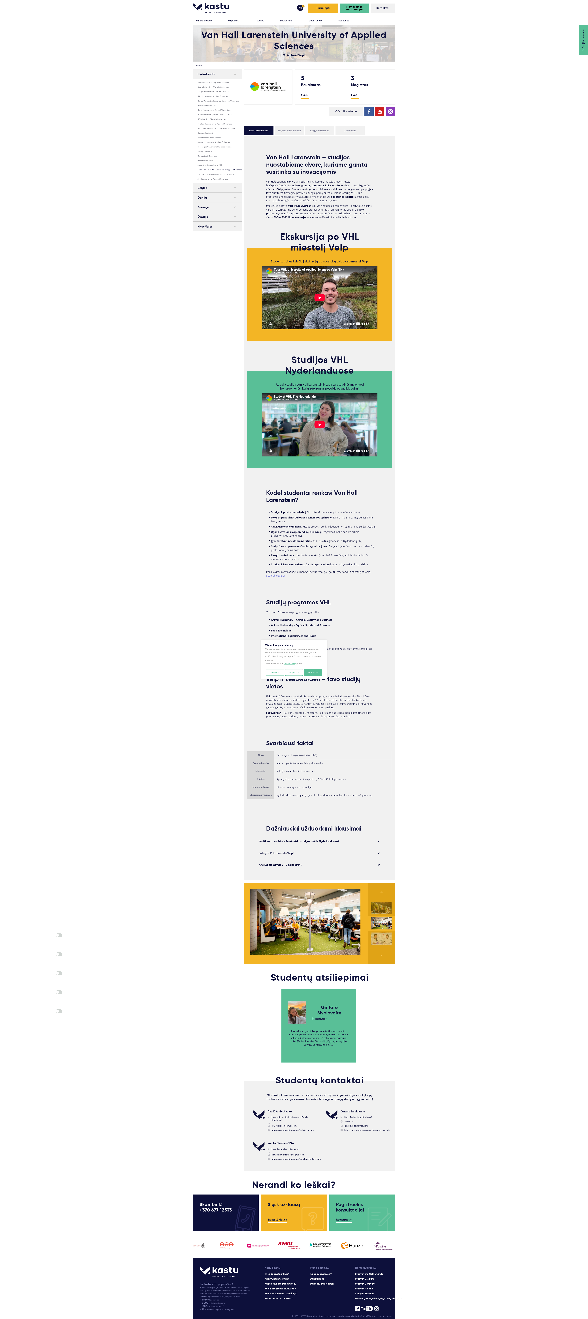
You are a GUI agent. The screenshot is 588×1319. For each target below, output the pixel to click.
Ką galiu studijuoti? (321, 1274)
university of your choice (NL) (210, 165)
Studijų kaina (317, 1278)
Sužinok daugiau (276, 575)
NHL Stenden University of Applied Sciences (216, 128)
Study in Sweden (364, 1293)
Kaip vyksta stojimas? (277, 1278)
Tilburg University (205, 151)
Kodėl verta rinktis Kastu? (279, 1298)
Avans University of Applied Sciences (213, 82)
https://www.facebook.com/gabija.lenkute (292, 1130)
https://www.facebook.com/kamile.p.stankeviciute (296, 1159)
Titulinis (199, 65)
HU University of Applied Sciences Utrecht (215, 114)
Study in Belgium (364, 1278)
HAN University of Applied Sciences (213, 96)
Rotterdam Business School (209, 137)
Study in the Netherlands (369, 1274)
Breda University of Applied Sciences (213, 87)
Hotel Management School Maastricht (214, 110)
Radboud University (206, 133)
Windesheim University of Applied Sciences (216, 174)
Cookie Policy (290, 663)
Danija (202, 198)
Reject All (294, 672)
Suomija (203, 207)
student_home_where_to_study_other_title (378, 1298)
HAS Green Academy (206, 105)
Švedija (203, 217)
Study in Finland (364, 1288)
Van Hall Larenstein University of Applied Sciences (220, 170)
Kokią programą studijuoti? (280, 1288)
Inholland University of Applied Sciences (215, 124)
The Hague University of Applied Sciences (215, 147)
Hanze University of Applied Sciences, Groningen (218, 101)
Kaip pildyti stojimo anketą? (280, 1283)
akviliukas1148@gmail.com (284, 1125)
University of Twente (206, 160)
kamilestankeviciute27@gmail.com (288, 1154)
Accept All (313, 672)
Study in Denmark (365, 1283)
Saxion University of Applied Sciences (214, 142)
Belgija (202, 188)
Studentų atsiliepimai (322, 1283)
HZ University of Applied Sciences (212, 119)
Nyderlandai (206, 74)
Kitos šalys (205, 226)
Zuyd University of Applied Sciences (213, 179)
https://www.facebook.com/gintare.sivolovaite (367, 1130)
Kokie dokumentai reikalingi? (281, 1293)
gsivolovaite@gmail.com (356, 1125)
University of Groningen (207, 156)
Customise (275, 672)
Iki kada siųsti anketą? (277, 1274)
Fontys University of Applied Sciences (213, 91)
